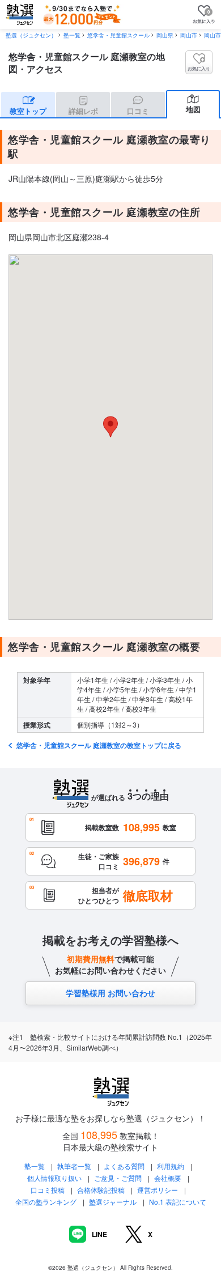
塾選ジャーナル (113, 1201)
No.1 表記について (177, 1201)
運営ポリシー (157, 1190)
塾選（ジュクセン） (31, 35)
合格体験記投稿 (101, 1190)
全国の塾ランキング (45, 1201)
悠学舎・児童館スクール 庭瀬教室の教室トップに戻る (98, 745)
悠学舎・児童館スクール (118, 35)
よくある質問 (125, 1166)
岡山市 (188, 35)
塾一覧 (71, 35)
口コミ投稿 (48, 1190)
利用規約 (170, 1166)
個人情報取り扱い (54, 1178)
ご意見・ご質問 (118, 1178)
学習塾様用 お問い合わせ (110, 992)
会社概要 (167, 1178)
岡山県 (164, 35)
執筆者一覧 (74, 1166)
